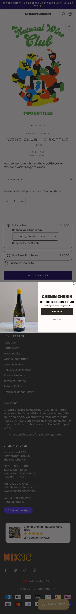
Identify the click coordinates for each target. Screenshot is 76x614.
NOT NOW (57, 319)
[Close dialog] (74, 283)
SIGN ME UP (57, 311)
